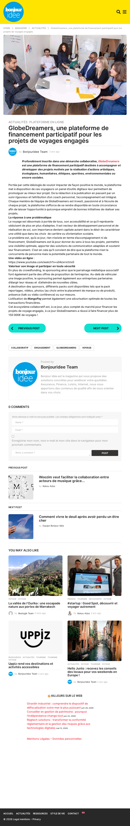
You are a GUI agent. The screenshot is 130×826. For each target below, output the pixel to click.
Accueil (8, 813)
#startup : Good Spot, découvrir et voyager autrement (92, 604)
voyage (86, 347)
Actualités (18, 122)
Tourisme (82, 599)
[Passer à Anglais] (83, 813)
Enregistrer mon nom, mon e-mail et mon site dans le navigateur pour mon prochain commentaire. (60, 442)
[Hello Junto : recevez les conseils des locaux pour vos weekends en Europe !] (95, 641)
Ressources (14, 657)
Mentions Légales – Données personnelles (54, 738)
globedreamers (66, 347)
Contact (73, 813)
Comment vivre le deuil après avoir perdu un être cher (79, 518)
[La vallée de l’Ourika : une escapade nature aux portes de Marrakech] (35, 575)
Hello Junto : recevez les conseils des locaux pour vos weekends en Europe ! (92, 672)
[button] (118, 11)
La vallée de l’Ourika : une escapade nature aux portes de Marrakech (34, 604)
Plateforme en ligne (46, 122)
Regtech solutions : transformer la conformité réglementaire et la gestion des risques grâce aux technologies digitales (58, 724)
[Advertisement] (65, 776)
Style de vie (57, 813)
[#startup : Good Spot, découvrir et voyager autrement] (95, 575)
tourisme (52, 657)
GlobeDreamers (108, 161)
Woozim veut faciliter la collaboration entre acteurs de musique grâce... (74, 479)
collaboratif (19, 347)
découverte (95, 599)
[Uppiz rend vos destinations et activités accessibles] (35, 637)
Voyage (12, 599)
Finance (72, 599)
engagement (42, 347)
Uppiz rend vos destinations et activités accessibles (30, 665)
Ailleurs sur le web (66, 695)
